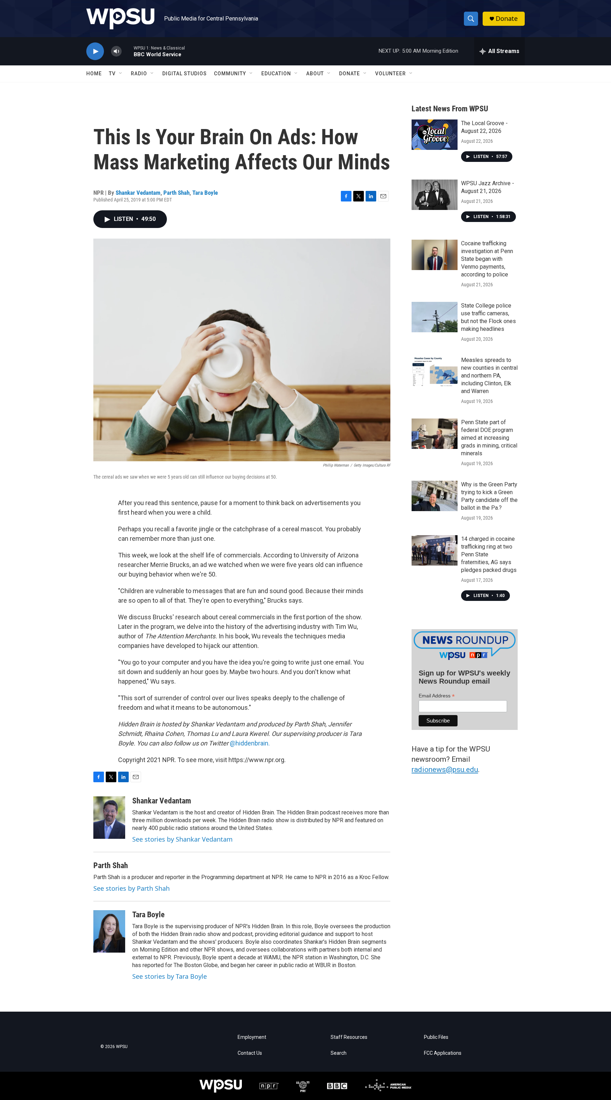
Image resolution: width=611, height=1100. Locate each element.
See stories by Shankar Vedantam (182, 839)
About (315, 73)
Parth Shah (176, 192)
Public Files (436, 1037)
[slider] (128, 51)
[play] (95, 51)
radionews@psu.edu (445, 769)
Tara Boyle (205, 192)
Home (94, 73)
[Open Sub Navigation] (121, 73)
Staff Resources (349, 1037)
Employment (252, 1037)
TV (112, 73)
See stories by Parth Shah (131, 888)
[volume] (116, 51)
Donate (507, 18)
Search (339, 1053)
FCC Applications (442, 1053)
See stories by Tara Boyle (169, 976)
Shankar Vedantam (138, 192)
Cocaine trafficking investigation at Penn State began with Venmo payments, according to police (487, 259)
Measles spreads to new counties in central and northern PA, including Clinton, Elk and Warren (489, 375)
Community (230, 73)
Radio (139, 73)
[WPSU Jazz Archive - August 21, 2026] (435, 195)
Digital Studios (184, 73)
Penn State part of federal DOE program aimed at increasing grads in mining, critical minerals (489, 438)
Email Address (437, 695)
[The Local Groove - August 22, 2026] (435, 134)
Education (276, 73)
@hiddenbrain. (250, 743)
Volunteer (390, 73)
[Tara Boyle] (109, 931)
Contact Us (250, 1053)
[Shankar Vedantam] (109, 817)
